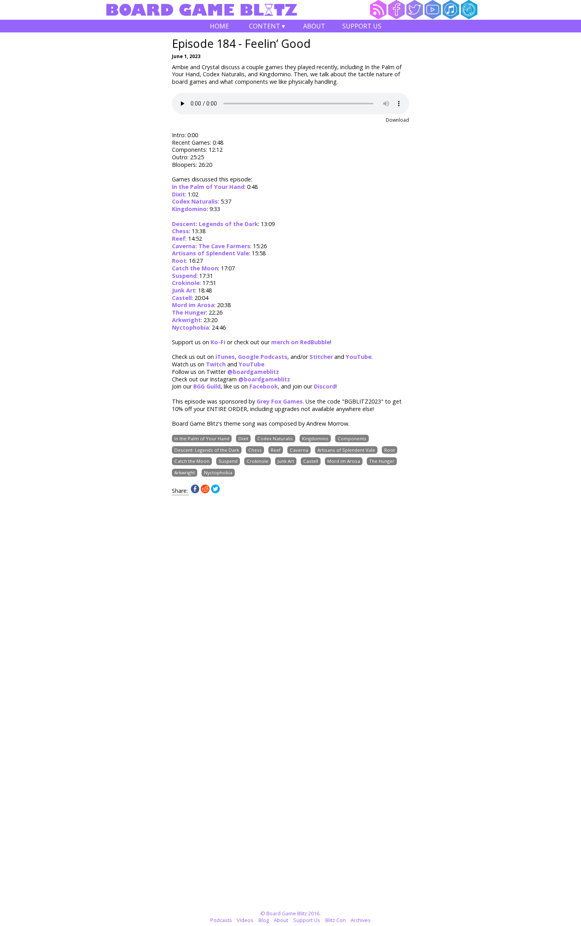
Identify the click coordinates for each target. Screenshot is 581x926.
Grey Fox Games (280, 401)
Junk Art (183, 290)
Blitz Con (335, 920)
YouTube (359, 356)
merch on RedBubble (300, 342)
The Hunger (189, 312)
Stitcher (321, 356)
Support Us (361, 26)
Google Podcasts (262, 356)
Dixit (178, 194)
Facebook (263, 386)
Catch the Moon (195, 268)
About (314, 26)
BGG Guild (207, 386)
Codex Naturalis (195, 201)
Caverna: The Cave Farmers (211, 246)
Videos (245, 920)
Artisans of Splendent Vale (210, 253)
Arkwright (186, 320)
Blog (263, 920)
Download (397, 120)
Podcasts (221, 920)
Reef (178, 238)
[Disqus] (290, 594)
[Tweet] (215, 491)
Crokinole (186, 283)
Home (219, 26)
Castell (182, 298)
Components (352, 438)
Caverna (299, 450)
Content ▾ (267, 27)
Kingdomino (189, 209)
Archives (361, 920)
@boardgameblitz (253, 371)
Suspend (184, 275)
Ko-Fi (218, 342)
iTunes (225, 356)
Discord (325, 386)
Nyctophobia (190, 327)
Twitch (216, 364)
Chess (180, 231)
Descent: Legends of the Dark (215, 224)
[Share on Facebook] (195, 491)
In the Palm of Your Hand (208, 186)
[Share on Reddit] (205, 491)
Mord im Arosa (193, 305)
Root (179, 260)
